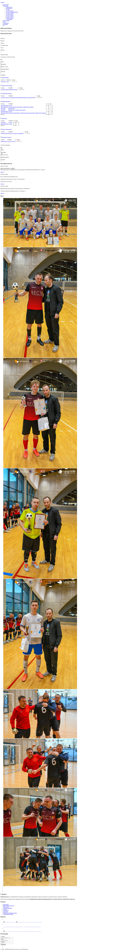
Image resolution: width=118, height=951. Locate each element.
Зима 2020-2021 (4, 105)
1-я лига (10, 105)
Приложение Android (8, 914)
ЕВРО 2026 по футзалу (8, 905)
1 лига (7, 81)
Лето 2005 (3, 81)
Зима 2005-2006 (4, 89)
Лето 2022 (3, 122)
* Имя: (2, 939)
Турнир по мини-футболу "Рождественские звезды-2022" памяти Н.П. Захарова (27, 113)
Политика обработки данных (10, 913)
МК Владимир (5, 77)
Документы (6, 23)
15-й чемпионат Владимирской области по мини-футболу (21, 97)
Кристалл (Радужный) (7, 85)
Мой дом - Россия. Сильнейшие (15, 133)
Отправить (3, 944)
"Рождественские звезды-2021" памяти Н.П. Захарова (20, 107)
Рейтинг (5, 909)
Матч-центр (6, 4)
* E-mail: (3, 936)
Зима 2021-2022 (4, 111)
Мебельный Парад (6, 101)
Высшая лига (11, 108)
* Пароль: (3, 941)
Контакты (5, 24)
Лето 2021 (3, 108)
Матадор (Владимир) (7, 129)
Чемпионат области (12, 89)
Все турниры (6, 20)
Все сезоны (6, 904)
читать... (2, 172)
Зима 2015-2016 (4, 97)
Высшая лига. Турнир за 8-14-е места (17, 110)
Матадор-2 (4, 118)
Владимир (5, 5)
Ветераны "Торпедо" (7, 137)
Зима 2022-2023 (4, 124)
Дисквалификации (7, 908)
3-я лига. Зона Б (11, 141)
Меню (2, 2)
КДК (4, 21)
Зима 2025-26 (4, 141)
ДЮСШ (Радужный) (6, 93)
